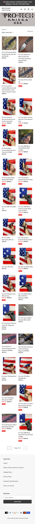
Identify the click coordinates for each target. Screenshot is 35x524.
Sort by (4, 29)
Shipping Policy (7, 472)
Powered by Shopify (23, 518)
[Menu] (32, 9)
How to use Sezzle (8, 485)
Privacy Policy (7, 476)
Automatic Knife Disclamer (10, 481)
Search (5, 463)
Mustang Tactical (6, 9)
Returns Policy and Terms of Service (13, 467)
